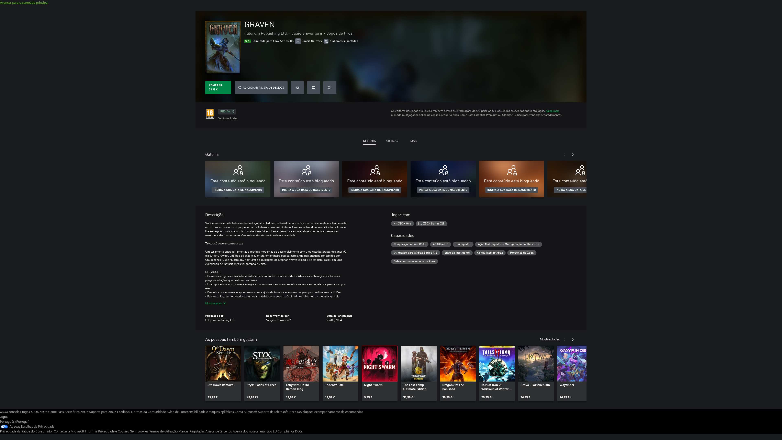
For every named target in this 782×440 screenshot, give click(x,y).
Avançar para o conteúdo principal (24, 2)
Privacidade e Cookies (113, 431)
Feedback (123, 411)
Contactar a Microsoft (69, 431)
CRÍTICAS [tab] (392, 141)
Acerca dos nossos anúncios (252, 431)
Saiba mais (552, 111)
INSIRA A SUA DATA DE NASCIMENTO (238, 190)
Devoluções (305, 411)
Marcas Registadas (191, 431)
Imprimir (91, 431)
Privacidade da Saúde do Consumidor (26, 431)
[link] (223, 373)
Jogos (4, 416)
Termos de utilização (163, 431)
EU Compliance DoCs (288, 431)
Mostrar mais (213, 303)
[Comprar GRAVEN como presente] (313, 87)
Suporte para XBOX (103, 411)
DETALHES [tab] (369, 141)
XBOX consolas (10, 411)
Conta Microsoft (246, 411)
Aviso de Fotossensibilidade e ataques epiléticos (200, 411)
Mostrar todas (550, 339)
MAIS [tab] (413, 141)
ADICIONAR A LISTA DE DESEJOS (263, 87)
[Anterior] (564, 154)
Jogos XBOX (31, 411)
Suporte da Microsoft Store (277, 411)
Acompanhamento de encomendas (338, 411)
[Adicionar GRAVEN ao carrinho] (297, 87)
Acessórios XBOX (77, 411)
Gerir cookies (139, 431)
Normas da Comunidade (148, 411)
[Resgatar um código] (329, 87)
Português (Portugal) (14, 421)
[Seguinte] (573, 154)
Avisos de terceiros (218, 431)
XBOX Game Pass (52, 411)
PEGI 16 (225, 111)
